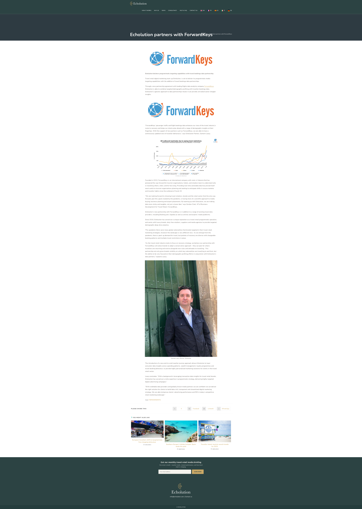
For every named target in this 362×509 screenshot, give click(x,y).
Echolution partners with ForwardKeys (220, 34)
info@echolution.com (177, 497)
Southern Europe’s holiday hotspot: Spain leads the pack (181, 445)
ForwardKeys (209, 86)
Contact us (188, 497)
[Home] (191, 34)
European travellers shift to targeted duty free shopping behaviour (147, 441)
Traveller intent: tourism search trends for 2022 (215, 445)
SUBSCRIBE (198, 471)
